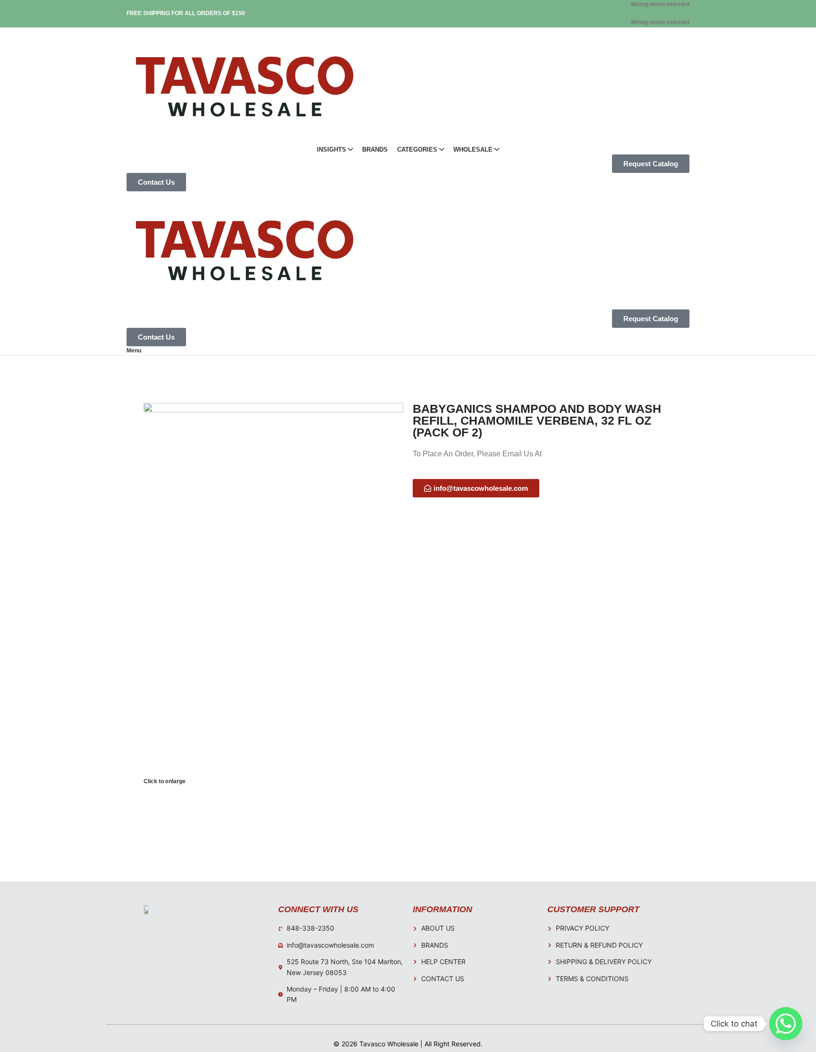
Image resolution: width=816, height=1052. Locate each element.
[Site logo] (245, 86)
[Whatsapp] (785, 1023)
